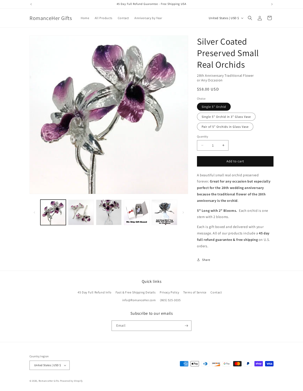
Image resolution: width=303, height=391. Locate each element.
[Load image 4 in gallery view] (136, 212)
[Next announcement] (272, 4)
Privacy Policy (169, 292)
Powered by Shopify (71, 380)
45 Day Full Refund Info (94, 292)
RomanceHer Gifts (49, 380)
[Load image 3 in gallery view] (109, 212)
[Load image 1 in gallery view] (53, 212)
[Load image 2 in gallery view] (81, 212)
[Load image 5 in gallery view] (164, 212)
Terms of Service (195, 292)
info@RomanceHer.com (139, 300)
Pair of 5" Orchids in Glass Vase (225, 127)
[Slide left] (34, 212)
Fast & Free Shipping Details (136, 292)
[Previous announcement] (31, 4)
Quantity (202, 136)
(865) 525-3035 (170, 300)
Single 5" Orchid (214, 107)
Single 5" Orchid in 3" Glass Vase (226, 117)
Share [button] (206, 260)
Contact (216, 292)
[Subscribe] (186, 325)
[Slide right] (183, 212)
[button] (250, 18)
